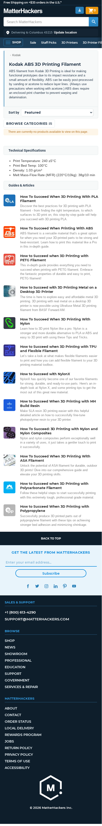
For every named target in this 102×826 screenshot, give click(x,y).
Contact (13, 715)
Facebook (28, 586)
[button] (51, 32)
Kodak (16, 55)
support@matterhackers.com (37, 619)
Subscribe (51, 573)
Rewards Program (23, 735)
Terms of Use (17, 761)
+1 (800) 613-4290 (20, 612)
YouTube (74, 586)
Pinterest (65, 586)
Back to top (51, 538)
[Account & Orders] (79, 10)
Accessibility (17, 768)
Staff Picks (48, 42)
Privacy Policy (19, 754)
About (11, 708)
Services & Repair (21, 687)
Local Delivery (19, 728)
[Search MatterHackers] (93, 21)
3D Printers (70, 42)
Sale (33, 42)
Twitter (37, 586)
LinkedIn (55, 586)
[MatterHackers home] (23, 11)
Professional (18, 660)
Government (17, 680)
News (10, 647)
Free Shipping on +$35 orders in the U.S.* (33, 2)
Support (13, 674)
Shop (10, 641)
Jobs (9, 741)
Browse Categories (27, 123)
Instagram (46, 586)
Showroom (16, 654)
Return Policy (18, 748)
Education (15, 667)
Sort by (14, 112)
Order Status (18, 721)
